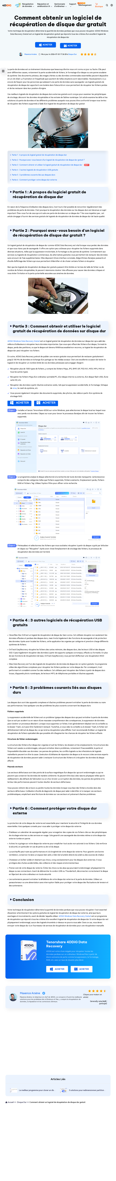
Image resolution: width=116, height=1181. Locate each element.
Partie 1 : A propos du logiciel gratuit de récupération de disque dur (39, 155)
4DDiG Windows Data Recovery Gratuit (23, 341)
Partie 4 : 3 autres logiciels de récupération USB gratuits (35, 170)
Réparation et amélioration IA (43, 5)
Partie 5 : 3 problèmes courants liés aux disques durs (33, 175)
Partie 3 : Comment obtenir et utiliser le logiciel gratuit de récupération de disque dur (47, 165)
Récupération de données (27, 5)
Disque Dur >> (23, 1102)
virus (15, 388)
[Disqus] (58, 1041)
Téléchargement (85, 4)
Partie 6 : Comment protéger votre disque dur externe (34, 180)
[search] (107, 5)
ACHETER (47, 45)
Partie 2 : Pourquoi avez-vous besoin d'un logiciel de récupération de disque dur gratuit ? (48, 160)
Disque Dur (72, 54)
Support (72, 4)
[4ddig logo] (6, 5)
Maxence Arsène (30, 54)
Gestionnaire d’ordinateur (59, 5)
